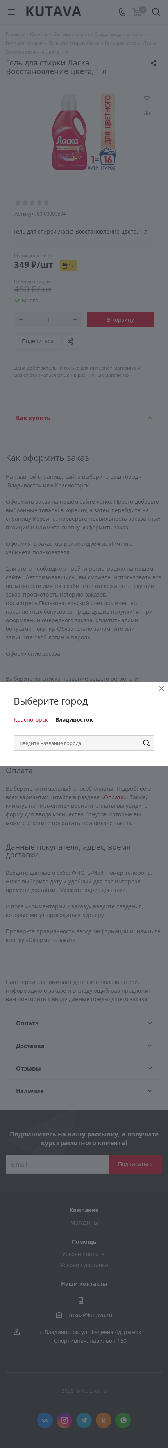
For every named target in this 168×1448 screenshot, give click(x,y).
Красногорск (31, 719)
